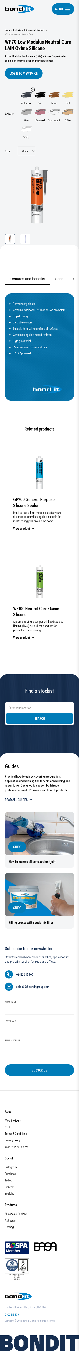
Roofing (9, 1227)
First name (10, 1002)
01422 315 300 (12, 1314)
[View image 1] (10, 239)
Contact (9, 1127)
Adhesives (11, 1220)
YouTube (9, 1193)
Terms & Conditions (16, 1133)
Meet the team (13, 1120)
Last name (10, 1021)
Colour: (9, 114)
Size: (8, 151)
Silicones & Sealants (16, 1214)
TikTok (8, 1180)
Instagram (11, 1167)
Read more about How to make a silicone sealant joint (39, 840)
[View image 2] (25, 239)
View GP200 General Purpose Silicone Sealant (39, 498)
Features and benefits (27, 279)
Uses (59, 279)
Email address (12, 1040)
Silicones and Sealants (34, 30)
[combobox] (39, 707)
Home (7, 30)
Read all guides (16, 799)
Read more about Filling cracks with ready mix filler (39, 901)
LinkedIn (9, 1187)
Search (39, 718)
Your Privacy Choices (16, 1147)
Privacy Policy (12, 1140)
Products (17, 30)
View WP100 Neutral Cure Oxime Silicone (39, 607)
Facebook (10, 1173)
